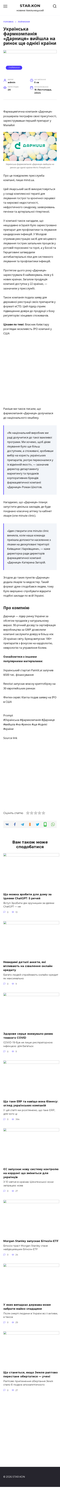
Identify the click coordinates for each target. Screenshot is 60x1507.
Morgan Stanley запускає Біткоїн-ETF (30, 1240)
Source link (10, 738)
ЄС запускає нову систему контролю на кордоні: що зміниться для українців (30, 1173)
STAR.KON (30, 5)
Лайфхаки (14, 67)
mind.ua (29, 180)
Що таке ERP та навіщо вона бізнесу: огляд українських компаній (30, 1103)
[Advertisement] (30, 371)
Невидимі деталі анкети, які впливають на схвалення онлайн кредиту (27, 966)
